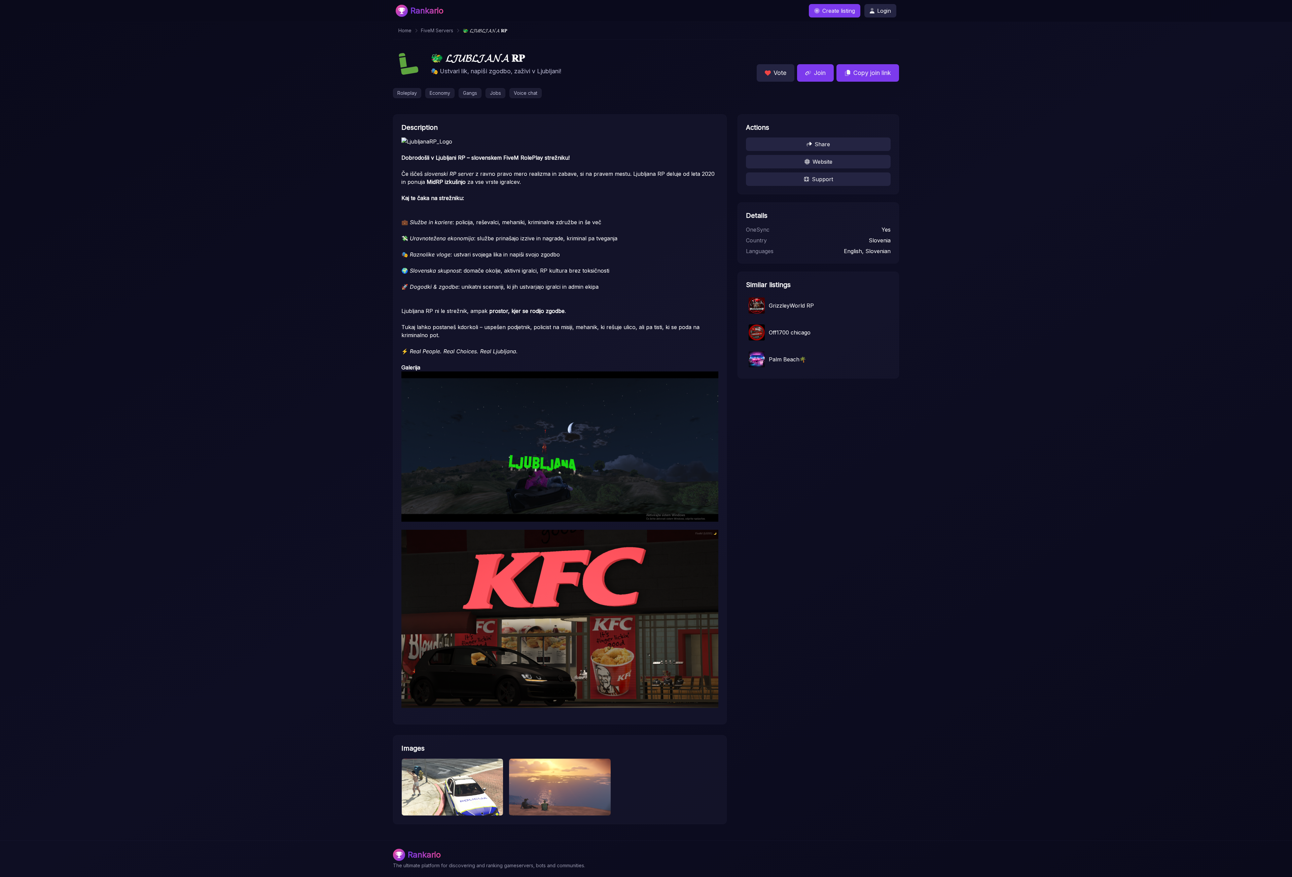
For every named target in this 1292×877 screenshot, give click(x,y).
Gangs (470, 93)
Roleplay (407, 93)
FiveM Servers (437, 30)
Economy (440, 93)
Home (404, 30)
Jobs (495, 93)
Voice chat (525, 93)
